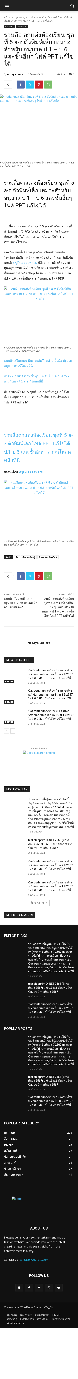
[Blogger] (19, 1287)
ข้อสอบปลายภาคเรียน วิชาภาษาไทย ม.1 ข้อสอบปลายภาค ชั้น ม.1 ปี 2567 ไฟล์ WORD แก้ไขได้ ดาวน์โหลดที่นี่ (50, 694)
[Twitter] (30, 85)
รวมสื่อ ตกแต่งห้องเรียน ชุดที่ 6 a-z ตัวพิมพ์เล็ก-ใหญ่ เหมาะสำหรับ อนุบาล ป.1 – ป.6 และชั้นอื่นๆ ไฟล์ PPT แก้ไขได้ (58, 607)
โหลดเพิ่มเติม (38, 902)
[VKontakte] (59, 1287)
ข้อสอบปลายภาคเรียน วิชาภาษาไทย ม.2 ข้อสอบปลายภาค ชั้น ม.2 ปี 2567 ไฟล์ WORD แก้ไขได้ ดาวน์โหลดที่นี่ (50, 674)
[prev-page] (6, 731)
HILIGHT (9, 681)
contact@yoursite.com (34, 1260)
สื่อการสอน (22, 26)
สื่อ (17, 557)
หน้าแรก (8, 17)
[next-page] (12, 731)
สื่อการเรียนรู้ (28, 557)
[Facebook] (21, 85)
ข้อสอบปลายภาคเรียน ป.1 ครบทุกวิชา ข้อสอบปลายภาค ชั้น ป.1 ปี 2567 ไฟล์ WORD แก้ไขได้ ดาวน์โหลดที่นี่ (51, 714)
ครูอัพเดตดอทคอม (25, 263)
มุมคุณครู (20, 17)
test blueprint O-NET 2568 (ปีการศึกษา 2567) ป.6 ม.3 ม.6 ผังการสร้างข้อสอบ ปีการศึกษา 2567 (50, 843)
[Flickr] (39, 1287)
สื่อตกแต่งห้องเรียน (48, 557)
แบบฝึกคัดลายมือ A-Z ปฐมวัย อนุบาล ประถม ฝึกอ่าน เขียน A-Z (20, 603)
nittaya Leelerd (16, 74)
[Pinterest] (39, 85)
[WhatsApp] (48, 85)
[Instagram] (49, 1287)
